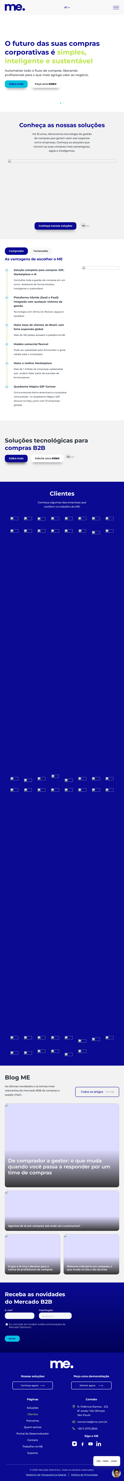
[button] (57, 103)
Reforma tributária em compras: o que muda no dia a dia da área (89, 1268)
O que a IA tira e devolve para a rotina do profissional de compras (30, 1268)
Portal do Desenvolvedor (32, 1433)
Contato (32, 1440)
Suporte (32, 1453)
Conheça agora (29, 1385)
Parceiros (32, 1420)
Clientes (32, 1414)
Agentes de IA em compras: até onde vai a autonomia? (44, 1225)
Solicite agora (87, 1385)
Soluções (32, 1407)
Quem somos (32, 1427)
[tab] (16, 251)
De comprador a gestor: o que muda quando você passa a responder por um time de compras (59, 1167)
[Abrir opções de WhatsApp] (86, 225)
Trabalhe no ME (32, 1446)
